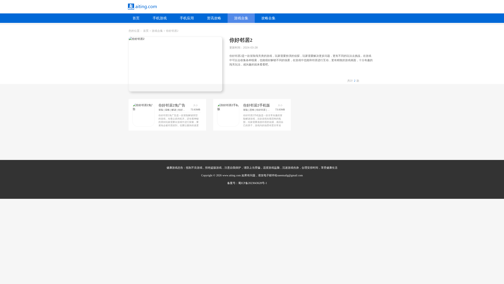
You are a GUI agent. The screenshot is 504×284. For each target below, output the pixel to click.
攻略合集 (268, 18)
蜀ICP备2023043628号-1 (252, 183)
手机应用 (187, 18)
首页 (136, 18)
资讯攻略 (214, 18)
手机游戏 (160, 18)
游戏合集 (241, 18)
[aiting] (142, 6)
